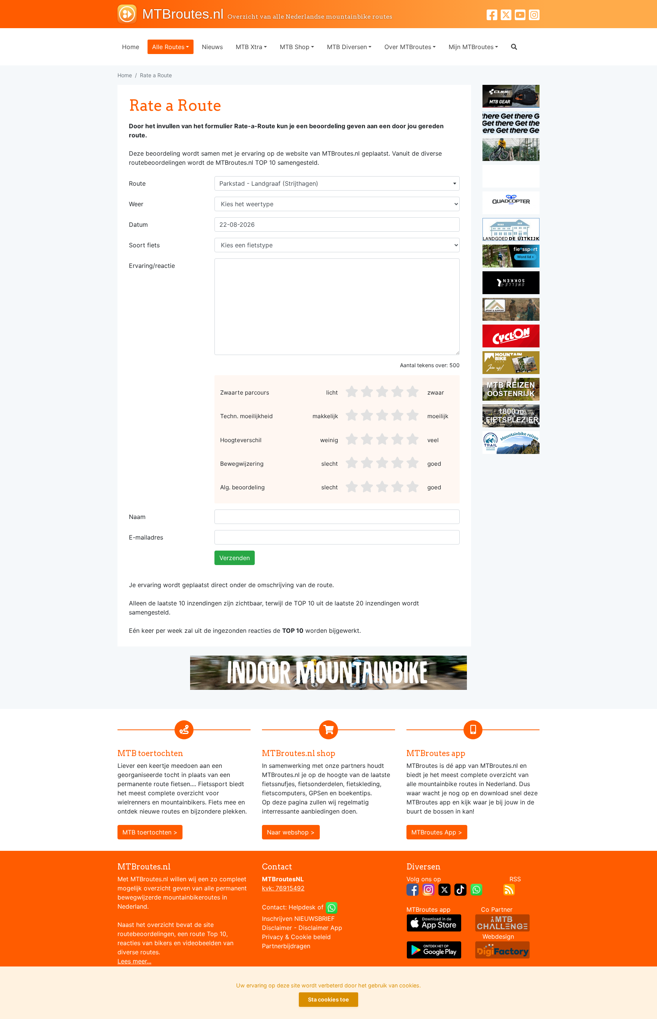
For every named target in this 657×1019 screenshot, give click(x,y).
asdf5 (413, 391)
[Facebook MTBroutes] (494, 13)
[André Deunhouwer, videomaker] (502, 922)
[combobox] (337, 183)
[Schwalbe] (511, 124)
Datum (138, 224)
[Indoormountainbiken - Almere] (511, 150)
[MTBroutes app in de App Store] (434, 922)
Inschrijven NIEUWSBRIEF (298, 918)
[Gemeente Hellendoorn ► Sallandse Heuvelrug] (511, 177)
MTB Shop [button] (294, 47)
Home (130, 47)
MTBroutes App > (436, 832)
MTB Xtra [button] (249, 47)
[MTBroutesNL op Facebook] (412, 889)
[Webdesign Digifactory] (502, 949)
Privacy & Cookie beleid (296, 937)
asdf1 (352, 391)
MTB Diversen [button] (347, 47)
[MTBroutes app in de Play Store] (434, 949)
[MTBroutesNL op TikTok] (460, 889)
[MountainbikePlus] (511, 364)
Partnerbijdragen (286, 946)
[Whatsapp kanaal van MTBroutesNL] (476, 889)
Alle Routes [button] (168, 47)
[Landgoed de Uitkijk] (511, 230)
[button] (514, 47)
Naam (137, 517)
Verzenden (234, 558)
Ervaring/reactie (152, 265)
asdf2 (367, 391)
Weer (136, 204)
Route (137, 183)
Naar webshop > (291, 832)
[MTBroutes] (129, 14)
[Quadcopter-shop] (511, 204)
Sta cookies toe (328, 999)
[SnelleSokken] (511, 284)
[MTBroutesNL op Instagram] (428, 889)
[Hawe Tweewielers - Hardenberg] (511, 417)
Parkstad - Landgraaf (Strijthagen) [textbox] (268, 183)
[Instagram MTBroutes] (534, 13)
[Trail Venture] (511, 443)
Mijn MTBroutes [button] (471, 47)
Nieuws (212, 47)
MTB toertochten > (150, 832)
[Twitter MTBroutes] (508, 13)
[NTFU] (511, 257)
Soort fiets (144, 245)
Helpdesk (302, 907)
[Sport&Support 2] (511, 310)
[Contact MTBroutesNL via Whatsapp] (331, 907)
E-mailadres (146, 537)
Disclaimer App (320, 927)
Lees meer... (134, 961)
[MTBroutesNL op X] (444, 889)
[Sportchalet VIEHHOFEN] (511, 390)
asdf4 (398, 391)
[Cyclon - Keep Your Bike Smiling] (511, 337)
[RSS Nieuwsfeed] (509, 889)
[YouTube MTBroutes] (522, 13)
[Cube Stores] (511, 97)
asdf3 (382, 391)
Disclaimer (277, 927)
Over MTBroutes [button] (407, 47)
